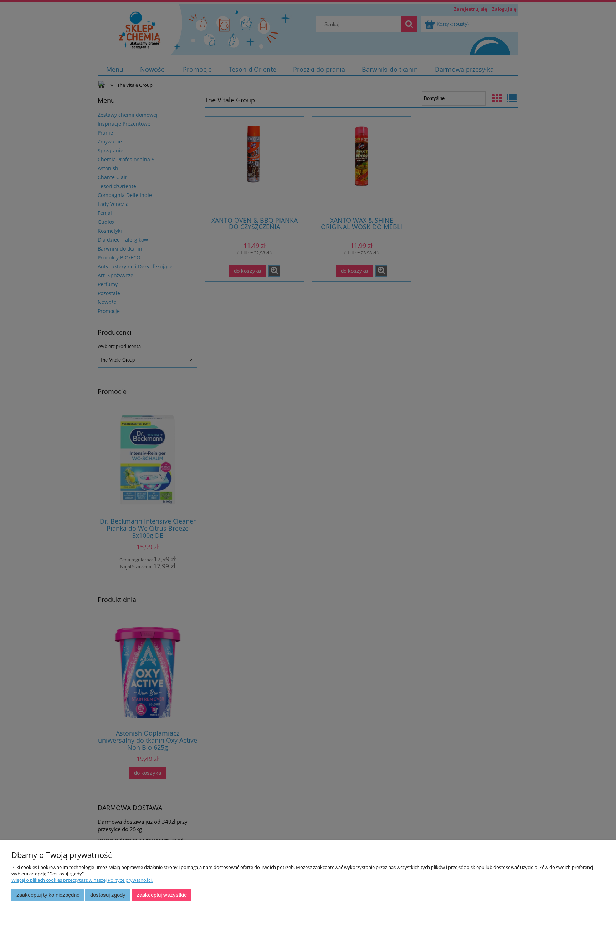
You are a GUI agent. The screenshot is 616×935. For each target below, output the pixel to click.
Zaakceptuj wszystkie (162, 895)
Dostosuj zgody (107, 895)
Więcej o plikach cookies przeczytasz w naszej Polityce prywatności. (82, 880)
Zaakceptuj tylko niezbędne (47, 895)
